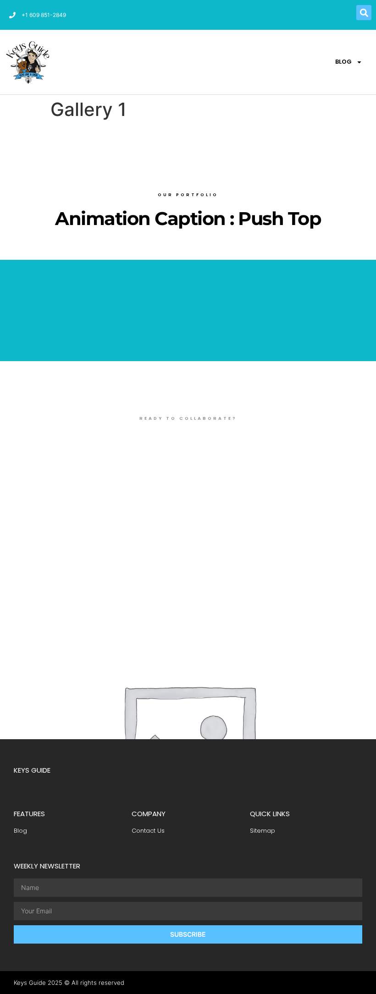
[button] (363, 12)
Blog (343, 61)
